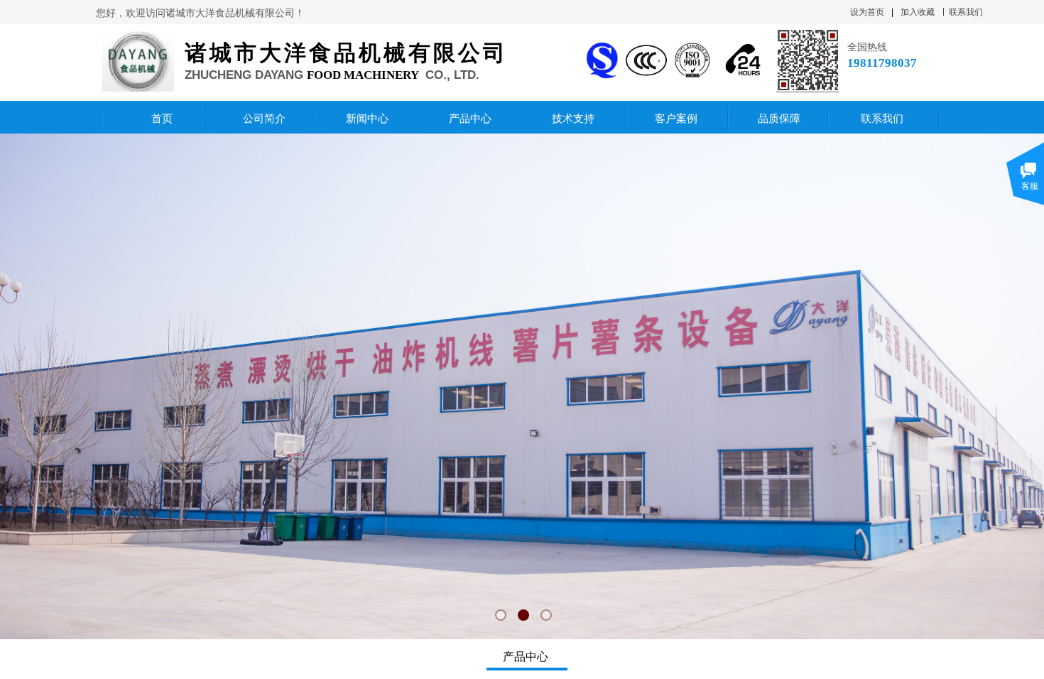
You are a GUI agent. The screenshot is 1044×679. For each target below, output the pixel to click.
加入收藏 (918, 12)
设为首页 (867, 12)
